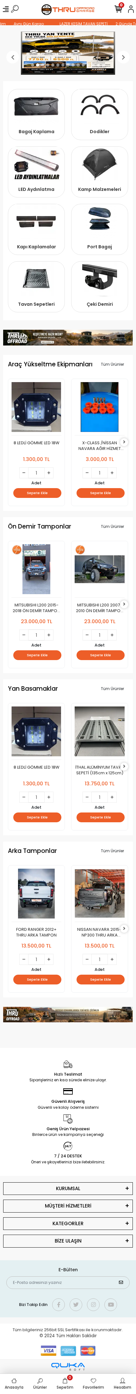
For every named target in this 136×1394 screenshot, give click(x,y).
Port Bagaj (99, 247)
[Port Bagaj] (99, 221)
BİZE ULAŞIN (68, 1240)
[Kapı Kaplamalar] (36, 221)
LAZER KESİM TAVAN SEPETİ (78, 24)
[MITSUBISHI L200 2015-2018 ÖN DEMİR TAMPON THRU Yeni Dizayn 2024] (36, 571)
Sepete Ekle (37, 492)
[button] (12, 57)
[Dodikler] (99, 106)
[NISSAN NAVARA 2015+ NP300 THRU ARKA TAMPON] (100, 895)
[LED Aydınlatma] (36, 164)
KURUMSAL (68, 1188)
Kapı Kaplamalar (36, 247)
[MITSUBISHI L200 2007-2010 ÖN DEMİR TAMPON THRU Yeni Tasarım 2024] (100, 571)
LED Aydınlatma (36, 189)
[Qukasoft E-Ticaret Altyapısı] (68, 1367)
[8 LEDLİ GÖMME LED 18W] (36, 408)
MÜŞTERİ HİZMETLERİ (68, 1205)
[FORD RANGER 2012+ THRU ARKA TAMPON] (36, 895)
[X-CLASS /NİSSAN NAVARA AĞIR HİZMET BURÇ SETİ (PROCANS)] (100, 408)
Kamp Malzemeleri (99, 189)
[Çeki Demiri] (99, 279)
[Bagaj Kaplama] (36, 106)
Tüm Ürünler (112, 364)
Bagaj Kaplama (36, 131)
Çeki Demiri (100, 304)
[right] (124, 442)
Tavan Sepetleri (36, 304)
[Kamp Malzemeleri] (99, 164)
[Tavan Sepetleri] (36, 279)
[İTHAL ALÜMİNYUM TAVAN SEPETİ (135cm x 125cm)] (100, 733)
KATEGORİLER (68, 1223)
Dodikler (99, 131)
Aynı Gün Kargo (24, 24)
